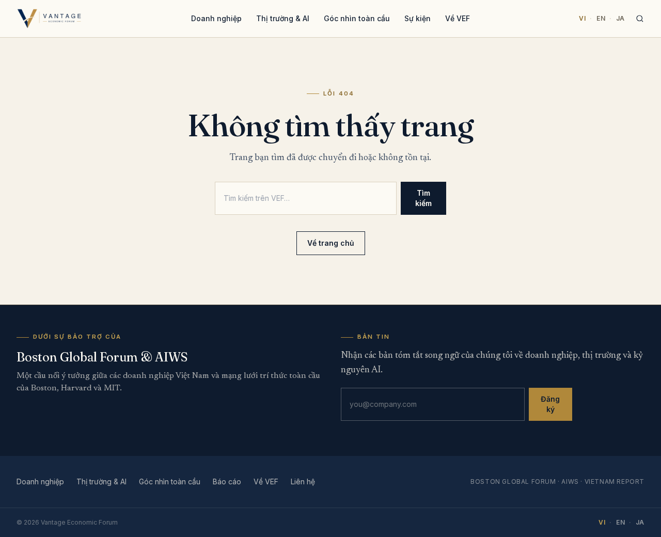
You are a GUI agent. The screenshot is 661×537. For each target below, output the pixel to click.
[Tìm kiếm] (639, 18)
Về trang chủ (330, 243)
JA (620, 18)
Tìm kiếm (423, 198)
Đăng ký (550, 404)
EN (600, 18)
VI (582, 18)
